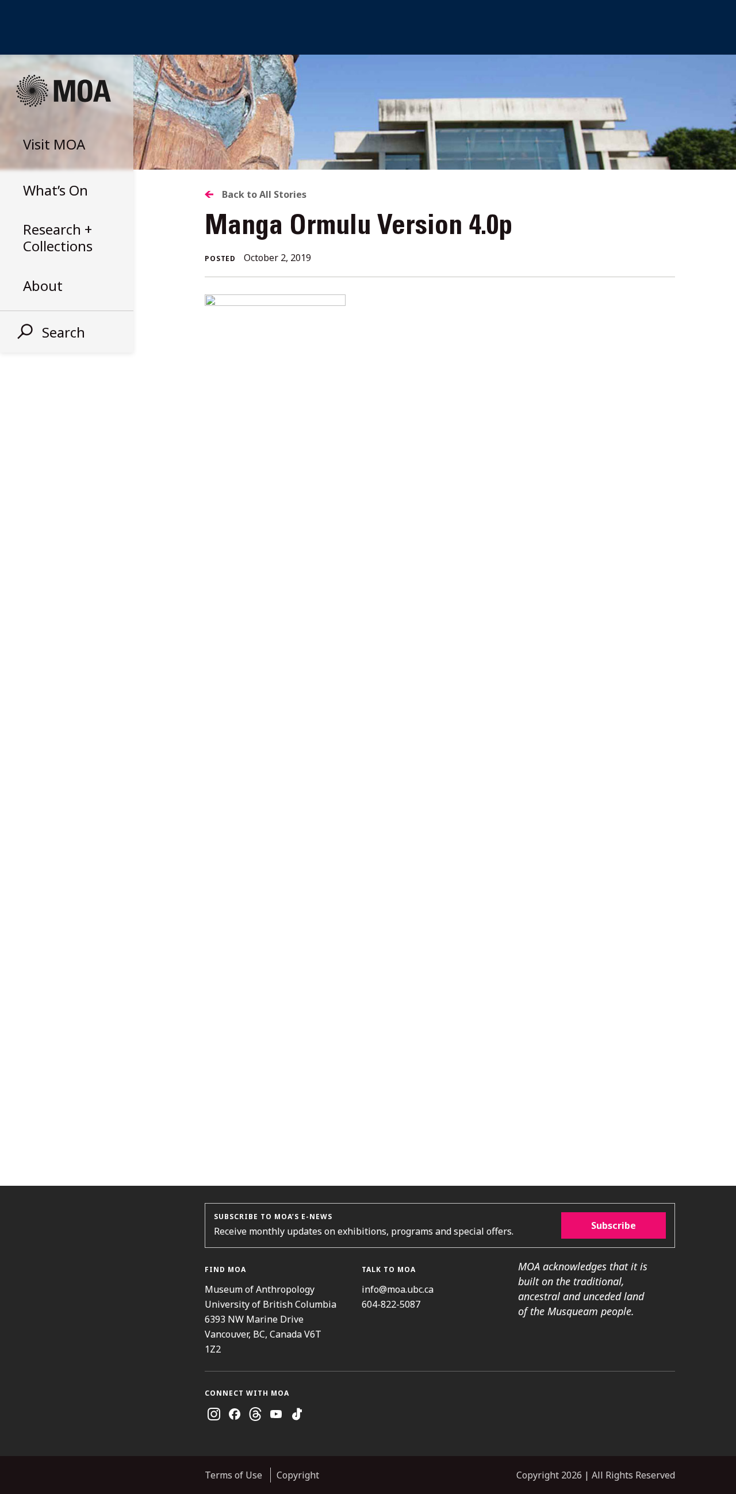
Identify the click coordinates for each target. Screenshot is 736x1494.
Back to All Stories (264, 194)
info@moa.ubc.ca (398, 1289)
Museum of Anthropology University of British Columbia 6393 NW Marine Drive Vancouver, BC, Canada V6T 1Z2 (270, 1319)
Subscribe (613, 1225)
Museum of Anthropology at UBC (63, 91)
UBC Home (368, 27)
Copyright (298, 1475)
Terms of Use (233, 1475)
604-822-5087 (391, 1304)
